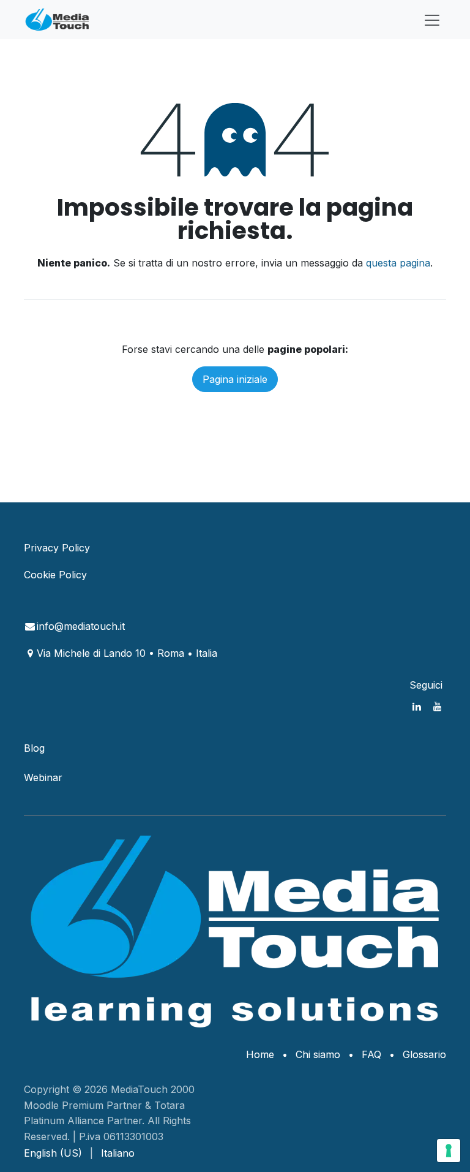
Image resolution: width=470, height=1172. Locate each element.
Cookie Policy (55, 575)
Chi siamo (318, 1054)
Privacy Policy (57, 548)
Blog (34, 748)
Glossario (424, 1054)
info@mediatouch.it (81, 626)
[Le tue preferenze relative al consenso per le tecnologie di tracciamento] (448, 1150)
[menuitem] (53, 1153)
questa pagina (398, 263)
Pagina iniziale (235, 379)
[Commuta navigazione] (432, 19)
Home (260, 1054)
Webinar (43, 777)
